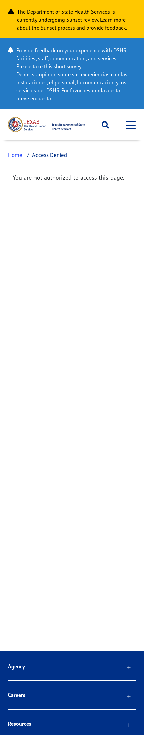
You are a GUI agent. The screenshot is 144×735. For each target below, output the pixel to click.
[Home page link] (46, 124)
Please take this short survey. (49, 66)
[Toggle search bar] (103, 124)
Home (15, 154)
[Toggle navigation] (128, 124)
